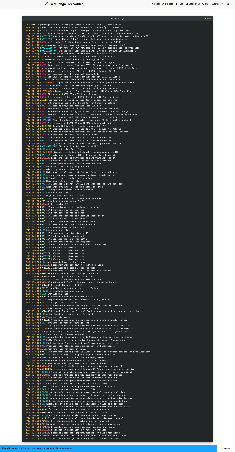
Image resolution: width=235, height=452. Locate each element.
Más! (207, 3)
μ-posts (169, 3)
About (215, 3)
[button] (228, 4)
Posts (157, 3)
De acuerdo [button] (226, 448)
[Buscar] (223, 4)
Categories (194, 3)
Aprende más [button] (65, 448)
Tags (180, 3)
